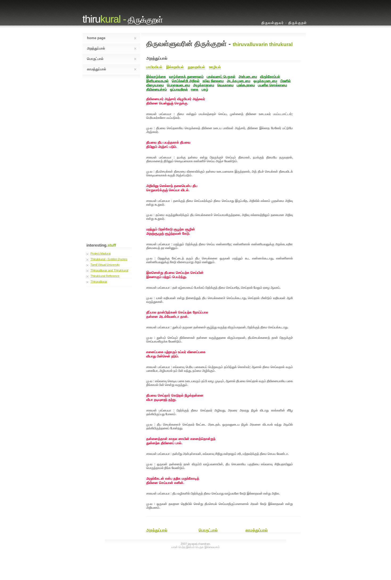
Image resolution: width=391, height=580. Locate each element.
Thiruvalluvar (98, 281)
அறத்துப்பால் (96, 48)
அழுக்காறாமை (203, 85)
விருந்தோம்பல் (270, 77)
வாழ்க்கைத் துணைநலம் (186, 77)
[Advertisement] (105, 162)
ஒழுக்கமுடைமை (265, 81)
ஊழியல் (215, 67)
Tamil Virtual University (105, 264)
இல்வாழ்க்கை (156, 77)
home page (96, 38)
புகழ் (205, 89)
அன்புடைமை (248, 77)
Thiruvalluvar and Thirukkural (109, 270)
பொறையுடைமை (178, 85)
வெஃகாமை (225, 85)
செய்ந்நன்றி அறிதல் (185, 81)
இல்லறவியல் (175, 67)
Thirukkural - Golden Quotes (108, 259)
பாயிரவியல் (154, 67)
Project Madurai (100, 253)
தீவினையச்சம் (156, 89)
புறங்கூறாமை (246, 85)
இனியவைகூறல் (157, 81)
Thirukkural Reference (104, 275)
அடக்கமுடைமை (238, 81)
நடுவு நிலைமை (213, 81)
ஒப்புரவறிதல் (179, 89)
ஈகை (194, 89)
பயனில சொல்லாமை (272, 85)
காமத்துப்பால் (96, 69)
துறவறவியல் (196, 67)
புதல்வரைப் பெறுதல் (221, 77)
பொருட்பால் (95, 59)
